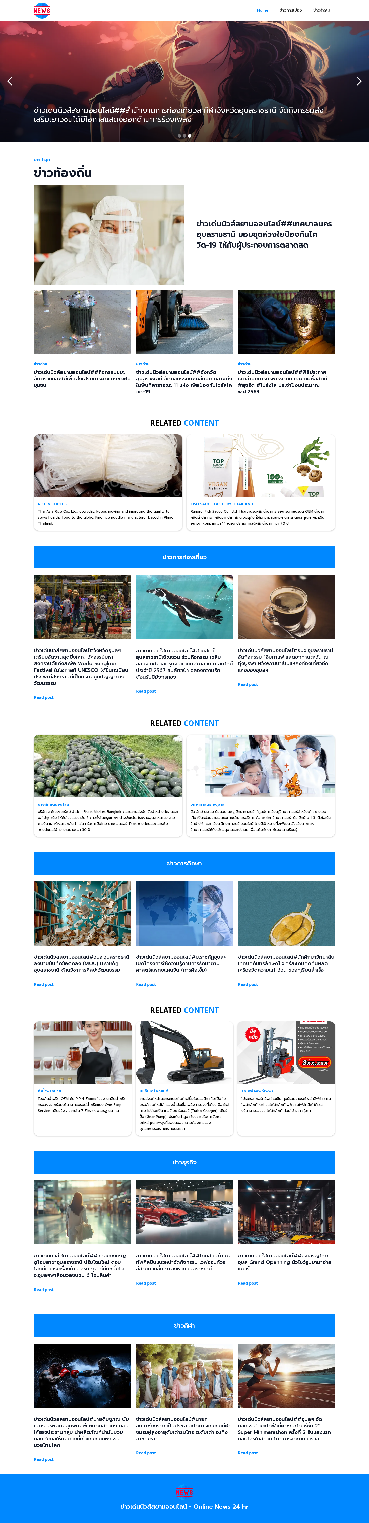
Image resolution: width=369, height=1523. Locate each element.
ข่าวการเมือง (291, 10)
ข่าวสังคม (321, 10)
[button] (10, 81)
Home (262, 10)
